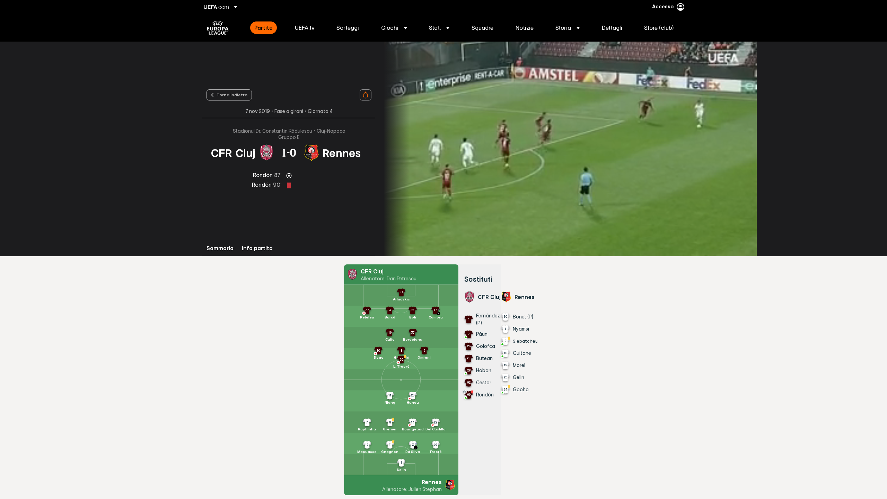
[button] (394, 27)
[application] (566, 149)
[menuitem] (266, 27)
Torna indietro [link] (232, 94)
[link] (263, 27)
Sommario (220, 248)
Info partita (257, 248)
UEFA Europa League (217, 28)
